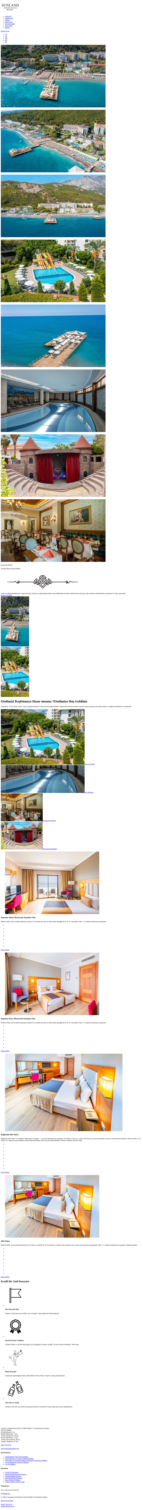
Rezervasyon (5, 31)
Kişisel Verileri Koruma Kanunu (15, 1474)
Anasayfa (8, 16)
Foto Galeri (9, 26)
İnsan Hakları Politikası (12, 1480)
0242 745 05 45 (6, 1445)
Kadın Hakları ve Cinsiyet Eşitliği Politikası (19, 1459)
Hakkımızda (9, 18)
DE (6, 40)
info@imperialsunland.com (10, 1448)
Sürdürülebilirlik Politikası (13, 1478)
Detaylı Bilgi (5, 950)
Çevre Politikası (10, 1464)
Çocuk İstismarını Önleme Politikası (17, 1462)
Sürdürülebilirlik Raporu (13, 1476)
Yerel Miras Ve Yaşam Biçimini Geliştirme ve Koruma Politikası (26, 1460)
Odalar (7, 20)
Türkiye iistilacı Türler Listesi (14, 1482)
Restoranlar (9, 22)
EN (6, 36)
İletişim (7, 27)
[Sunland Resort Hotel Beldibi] (10, 13)
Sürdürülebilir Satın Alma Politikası (16, 1457)
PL (6, 42)
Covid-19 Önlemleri (11, 1472)
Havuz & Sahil (10, 24)
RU (6, 38)
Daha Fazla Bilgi (6, 595)
